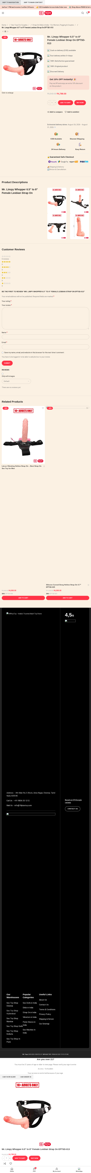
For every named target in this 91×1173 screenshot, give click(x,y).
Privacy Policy (45, 1014)
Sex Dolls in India (30, 1003)
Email (4, 342)
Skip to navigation (10, 2)
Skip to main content (33, 2)
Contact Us (44, 1005)
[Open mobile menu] (3, 13)
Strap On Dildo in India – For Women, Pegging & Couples (53, 25)
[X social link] (51, 116)
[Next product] (8, 31)
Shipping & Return (46, 1019)
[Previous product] (3, 31)
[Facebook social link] (48, 116)
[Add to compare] (5, 1164)
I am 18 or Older (8, 1077)
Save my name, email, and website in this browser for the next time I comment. (34, 352)
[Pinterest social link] (53, 116)
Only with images (8, 376)
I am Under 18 (25, 1077)
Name (4, 332)
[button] (23, 598)
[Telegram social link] (58, 116)
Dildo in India (28, 1008)
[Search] (82, 13)
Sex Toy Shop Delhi (15, 1026)
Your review (7, 305)
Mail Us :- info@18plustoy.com (19, 805)
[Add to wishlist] (43, 408)
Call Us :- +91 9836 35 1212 (18, 801)
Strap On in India (29, 1012)
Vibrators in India (29, 1017)
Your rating (6, 301)
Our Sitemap (44, 1024)
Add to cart (65, 103)
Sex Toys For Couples (19, 25)
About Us (43, 1000)
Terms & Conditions (47, 1009)
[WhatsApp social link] (55, 116)
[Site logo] (45, 13)
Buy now (80, 103)
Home (4, 25)
